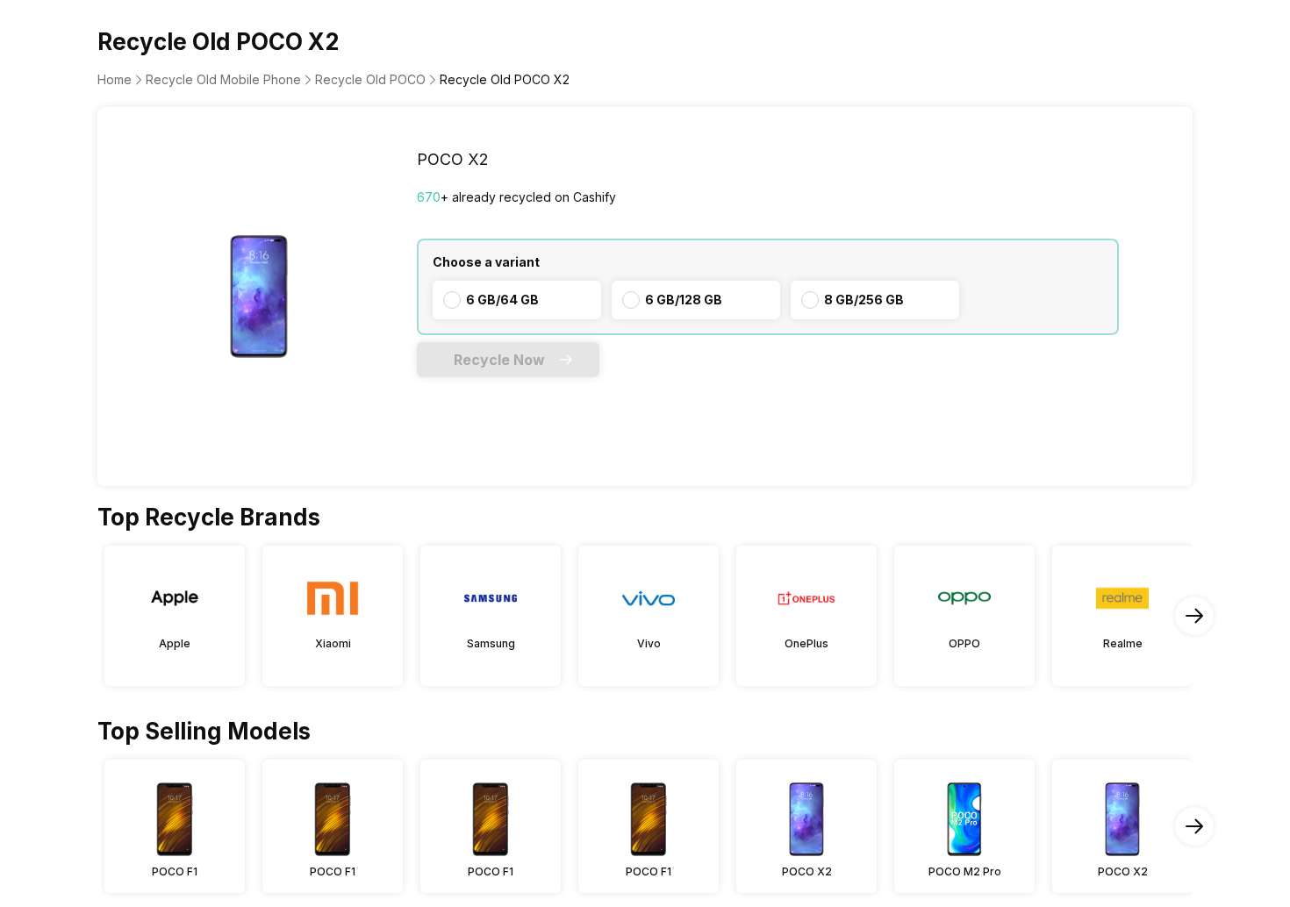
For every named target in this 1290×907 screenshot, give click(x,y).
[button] (508, 359)
